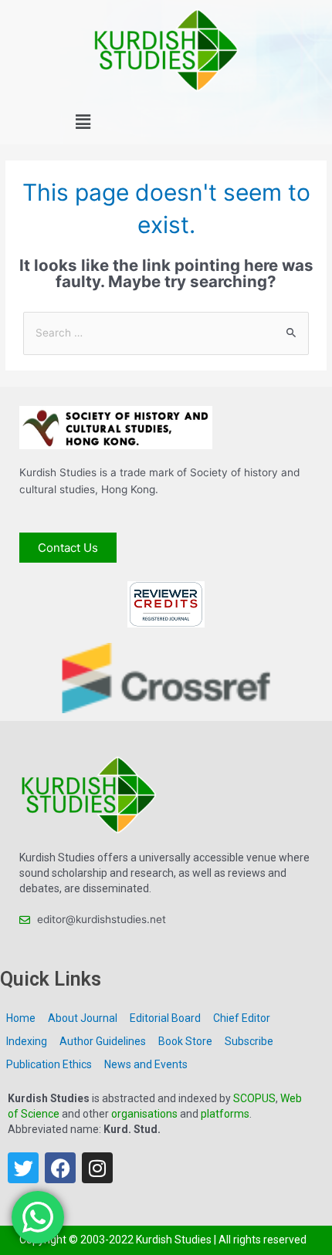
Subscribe (249, 1041)
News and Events (146, 1064)
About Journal (82, 1018)
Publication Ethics (49, 1064)
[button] (82, 122)
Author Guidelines (102, 1041)
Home (21, 1018)
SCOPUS (254, 1098)
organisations (144, 1114)
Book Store (185, 1041)
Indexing (26, 1041)
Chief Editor (241, 1018)
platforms (225, 1114)
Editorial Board (165, 1018)
